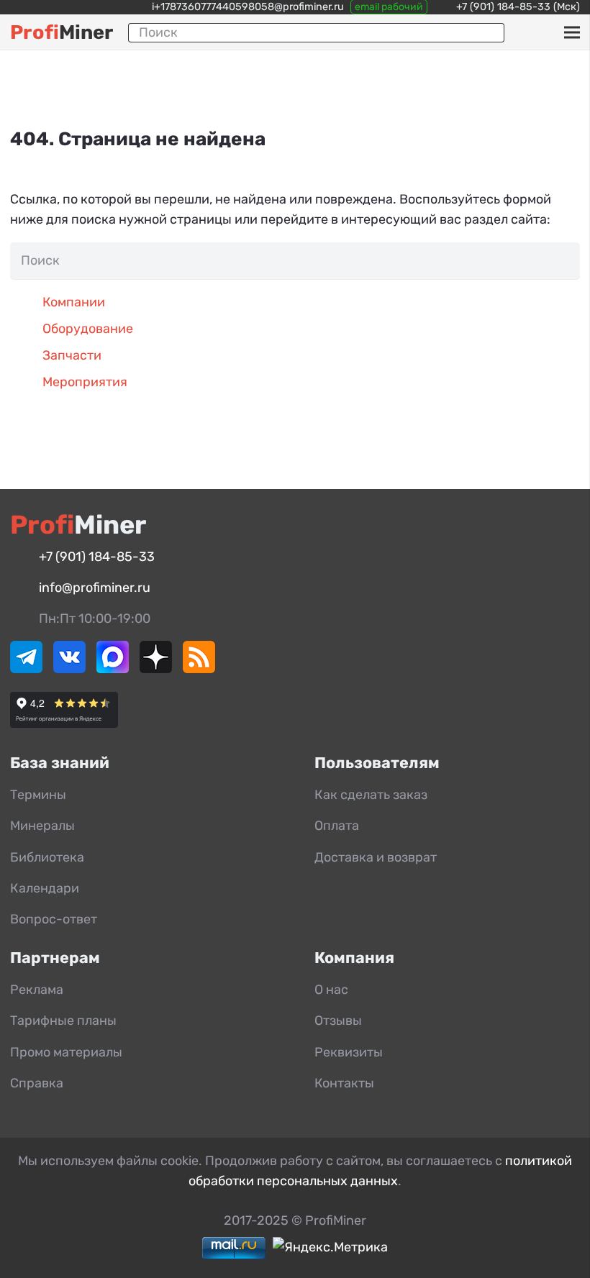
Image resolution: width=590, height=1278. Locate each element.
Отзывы (338, 1020)
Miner (61, 32)
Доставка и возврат (375, 857)
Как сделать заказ (370, 795)
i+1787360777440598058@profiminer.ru (248, 7)
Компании (73, 302)
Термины (38, 795)
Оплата (336, 826)
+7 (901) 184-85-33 (503, 7)
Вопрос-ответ (53, 919)
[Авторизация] (548, 32)
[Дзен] (156, 669)
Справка (36, 1083)
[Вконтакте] (69, 669)
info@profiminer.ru (94, 587)
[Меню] (571, 32)
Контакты (344, 1083)
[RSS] (199, 669)
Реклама (36, 990)
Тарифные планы (63, 1020)
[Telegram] (26, 669)
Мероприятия (84, 382)
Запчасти (71, 355)
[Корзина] (528, 32)
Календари (44, 888)
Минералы (42, 826)
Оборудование (87, 329)
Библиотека (47, 857)
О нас (331, 990)
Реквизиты (348, 1052)
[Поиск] (488, 32)
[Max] (112, 669)
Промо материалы (66, 1052)
